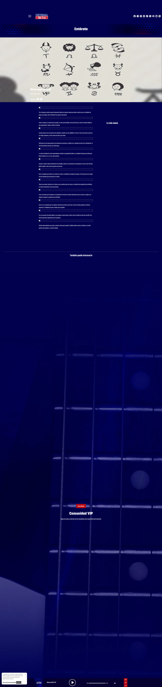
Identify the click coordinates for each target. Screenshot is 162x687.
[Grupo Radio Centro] (150, 16)
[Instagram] (141, 16)
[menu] (29, 17)
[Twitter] (138, 16)
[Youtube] (144, 16)
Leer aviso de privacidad (9, 682)
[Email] (156, 16)
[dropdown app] (153, 16)
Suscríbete (81, 506)
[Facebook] (135, 16)
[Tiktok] (147, 16)
